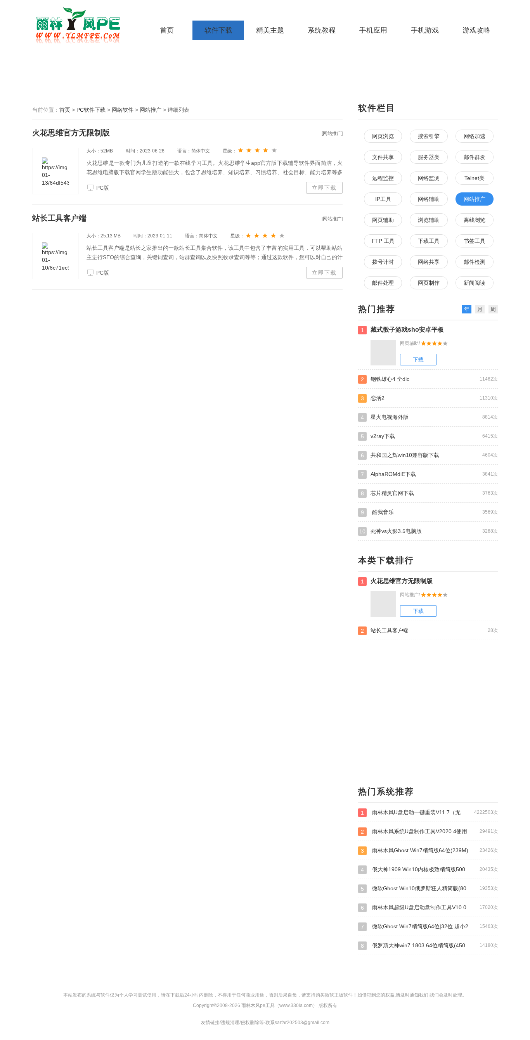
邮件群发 (474, 157)
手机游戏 (425, 30)
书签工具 (474, 241)
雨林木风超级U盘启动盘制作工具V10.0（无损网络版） (429, 907)
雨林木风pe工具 (80, 25)
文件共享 (383, 157)
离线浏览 (474, 220)
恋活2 (429, 398)
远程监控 (383, 178)
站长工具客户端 (59, 218)
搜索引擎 (429, 136)
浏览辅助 (429, 220)
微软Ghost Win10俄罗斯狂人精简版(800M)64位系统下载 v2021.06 (429, 888)
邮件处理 (383, 283)
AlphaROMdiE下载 (429, 474)
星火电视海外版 (429, 417)
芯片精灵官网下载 (429, 493)
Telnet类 (474, 178)
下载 (418, 359)
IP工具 (383, 199)
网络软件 (122, 110)
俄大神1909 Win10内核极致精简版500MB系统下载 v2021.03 (429, 869)
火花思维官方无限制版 (71, 132)
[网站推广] (332, 133)
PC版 (102, 188)
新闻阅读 (474, 283)
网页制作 (429, 283)
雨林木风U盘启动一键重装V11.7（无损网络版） (429, 812)
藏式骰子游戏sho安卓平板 (402, 329)
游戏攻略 (476, 30)
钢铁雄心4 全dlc (429, 379)
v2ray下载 (429, 436)
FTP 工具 (383, 241)
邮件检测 (474, 262)
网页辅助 (383, 220)
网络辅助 (429, 199)
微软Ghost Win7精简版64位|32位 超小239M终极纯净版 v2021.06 (429, 926)
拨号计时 (383, 262)
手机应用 (373, 30)
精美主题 (270, 30)
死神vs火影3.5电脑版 (428, 531)
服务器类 (429, 157)
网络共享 (429, 262)
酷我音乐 (429, 512)
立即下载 (324, 188)
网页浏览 (383, 136)
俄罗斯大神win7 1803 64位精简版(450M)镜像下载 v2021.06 (429, 945)
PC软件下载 (91, 110)
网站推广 (150, 110)
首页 (167, 30)
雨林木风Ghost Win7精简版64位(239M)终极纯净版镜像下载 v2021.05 (429, 850)
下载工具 (429, 241)
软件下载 (218, 30)
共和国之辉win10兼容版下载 (429, 455)
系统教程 (322, 30)
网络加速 (474, 136)
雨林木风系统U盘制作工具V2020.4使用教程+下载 (429, 831)
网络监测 (429, 178)
